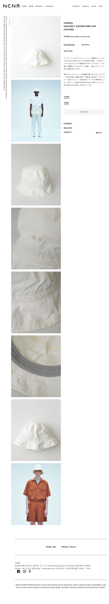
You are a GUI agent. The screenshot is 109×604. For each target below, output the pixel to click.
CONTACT (76, 6)
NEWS (31, 6)
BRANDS (39, 6)
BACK (99, 133)
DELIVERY (68, 128)
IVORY (67, 97)
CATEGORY (49, 6)
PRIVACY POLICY (69, 547)
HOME (24, 6)
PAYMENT (68, 124)
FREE (66, 103)
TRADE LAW (51, 547)
